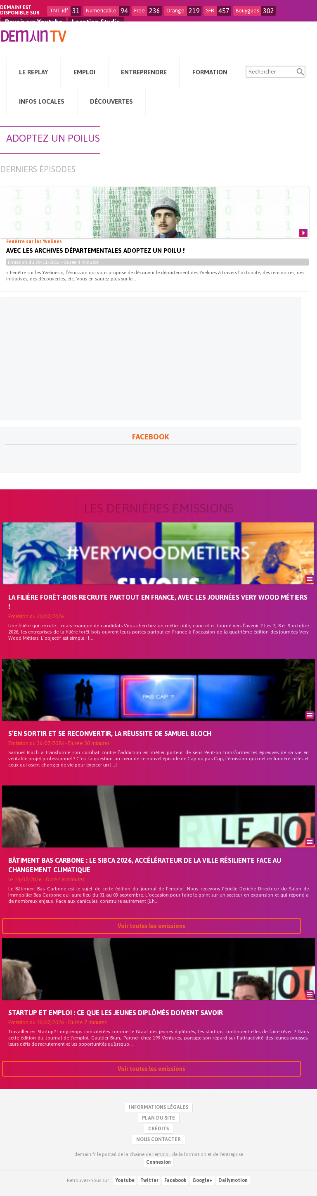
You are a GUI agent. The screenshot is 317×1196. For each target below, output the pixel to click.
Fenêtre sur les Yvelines (34, 241)
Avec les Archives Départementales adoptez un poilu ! (95, 250)
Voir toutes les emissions (151, 926)
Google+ (202, 1180)
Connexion (158, 1162)
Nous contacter (158, 1139)
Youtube (125, 1180)
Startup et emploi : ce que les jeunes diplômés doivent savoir (115, 1012)
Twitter (149, 1180)
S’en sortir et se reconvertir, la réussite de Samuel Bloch (109, 733)
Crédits (158, 1129)
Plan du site (158, 1118)
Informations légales (158, 1107)
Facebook (175, 1180)
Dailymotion (233, 1180)
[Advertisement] (150, 359)
